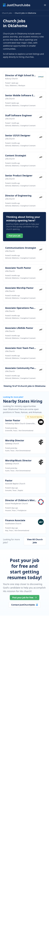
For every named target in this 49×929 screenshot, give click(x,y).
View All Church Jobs (35, 541)
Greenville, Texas (11, 431)
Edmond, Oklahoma (12, 105)
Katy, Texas (9, 530)
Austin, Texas (9, 451)
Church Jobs (7, 13)
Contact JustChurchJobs (23, 604)
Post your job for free (22, 597)
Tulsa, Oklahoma (11, 85)
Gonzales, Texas (10, 490)
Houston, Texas (10, 510)
